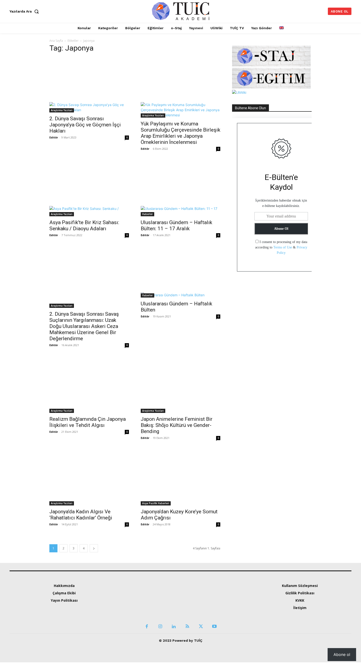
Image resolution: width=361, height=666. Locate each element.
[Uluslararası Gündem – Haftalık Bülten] (180, 273)
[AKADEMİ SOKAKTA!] (180, 11)
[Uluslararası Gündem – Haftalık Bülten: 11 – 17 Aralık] (180, 188)
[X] (200, 612)
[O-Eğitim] (271, 87)
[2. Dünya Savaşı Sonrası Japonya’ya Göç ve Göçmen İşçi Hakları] (89, 84)
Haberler (147, 214)
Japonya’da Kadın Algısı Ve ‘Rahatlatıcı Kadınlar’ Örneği (80, 515)
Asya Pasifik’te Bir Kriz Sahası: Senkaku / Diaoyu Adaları (84, 225)
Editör (53, 137)
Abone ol (341, 654)
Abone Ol (281, 229)
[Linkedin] (173, 612)
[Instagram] (160, 612)
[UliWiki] (239, 92)
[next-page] (94, 548)
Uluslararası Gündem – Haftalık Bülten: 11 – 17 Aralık (176, 225)
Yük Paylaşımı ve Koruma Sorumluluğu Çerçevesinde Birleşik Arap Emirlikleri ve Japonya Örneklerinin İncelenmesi (180, 133)
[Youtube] (214, 612)
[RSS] (187, 612)
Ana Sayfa (56, 41)
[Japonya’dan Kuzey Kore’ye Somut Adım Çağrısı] (180, 477)
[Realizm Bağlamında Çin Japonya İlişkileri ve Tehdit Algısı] (89, 385)
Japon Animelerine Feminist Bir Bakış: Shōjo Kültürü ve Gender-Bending (176, 425)
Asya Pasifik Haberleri (155, 503)
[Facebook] (146, 612)
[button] (25, 11)
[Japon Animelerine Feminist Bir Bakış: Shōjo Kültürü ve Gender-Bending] (180, 385)
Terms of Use (282, 247)
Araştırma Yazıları (61, 110)
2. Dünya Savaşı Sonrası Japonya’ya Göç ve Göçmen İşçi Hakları (85, 125)
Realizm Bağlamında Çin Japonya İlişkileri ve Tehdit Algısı (87, 422)
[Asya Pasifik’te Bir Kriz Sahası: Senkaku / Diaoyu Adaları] (89, 188)
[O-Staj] (271, 65)
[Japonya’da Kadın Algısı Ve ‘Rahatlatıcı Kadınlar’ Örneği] (89, 477)
